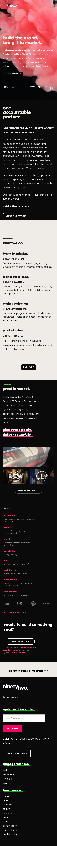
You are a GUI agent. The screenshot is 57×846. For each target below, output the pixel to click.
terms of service (11, 830)
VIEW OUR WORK (16, 216)
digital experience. (16, 276)
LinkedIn (7, 779)
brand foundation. (15, 253)
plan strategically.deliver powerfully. (17, 432)
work (5, 801)
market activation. (15, 303)
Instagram (8, 770)
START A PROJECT (12, 73)
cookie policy (10, 834)
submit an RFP (18, 653)
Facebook (8, 774)
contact (7, 817)
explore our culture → (15, 613)
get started (9, 822)
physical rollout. (14, 330)
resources (8, 813)
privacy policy (10, 826)
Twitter (7, 783)
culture (6, 809)
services (7, 805)
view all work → (26, 491)
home (6, 796)
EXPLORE (28, 367)
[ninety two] (10, 5)
